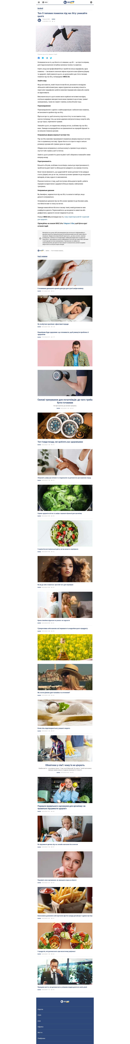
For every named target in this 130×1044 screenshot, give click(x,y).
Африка (40, 1027)
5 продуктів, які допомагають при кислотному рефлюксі (56, 951)
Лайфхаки (41, 1038)
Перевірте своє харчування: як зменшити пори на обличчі (57, 880)
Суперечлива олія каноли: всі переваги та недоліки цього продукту (63, 628)
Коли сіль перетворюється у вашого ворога (54, 728)
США (39, 1015)
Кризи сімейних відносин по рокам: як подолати (54, 620)
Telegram (66, 223)
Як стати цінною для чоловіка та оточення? (54, 692)
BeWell (53, 19)
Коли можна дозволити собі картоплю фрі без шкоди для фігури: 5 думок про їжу (65, 916)
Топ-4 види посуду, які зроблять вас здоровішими (60, 442)
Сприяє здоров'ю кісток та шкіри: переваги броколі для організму (60, 513)
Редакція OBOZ (46, 19)
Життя (40, 1032)
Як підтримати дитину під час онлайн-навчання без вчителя (58, 844)
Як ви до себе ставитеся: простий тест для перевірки (55, 585)
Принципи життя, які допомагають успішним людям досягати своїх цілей (62, 987)
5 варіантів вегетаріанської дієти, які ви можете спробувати (58, 549)
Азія (39, 1021)
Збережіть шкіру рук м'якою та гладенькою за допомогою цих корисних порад (64, 478)
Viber (72, 223)
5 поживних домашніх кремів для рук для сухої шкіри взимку (60, 288)
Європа (40, 1009)
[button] (63, 39)
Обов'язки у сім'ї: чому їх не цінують (65, 765)
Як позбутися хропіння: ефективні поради (53, 324)
